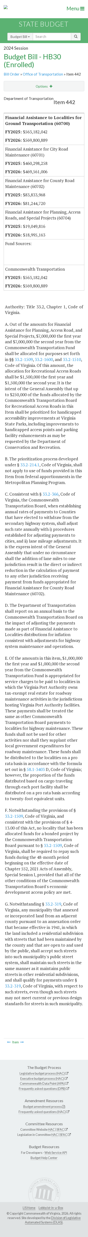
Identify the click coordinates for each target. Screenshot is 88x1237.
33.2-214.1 (29, 465)
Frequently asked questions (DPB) (42, 1089)
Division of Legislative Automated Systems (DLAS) (53, 1220)
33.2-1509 (24, 359)
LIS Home (29, 1208)
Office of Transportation (43, 74)
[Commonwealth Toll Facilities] (9, 1042)
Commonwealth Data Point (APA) (42, 1083)
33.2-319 (53, 904)
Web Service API (55, 1153)
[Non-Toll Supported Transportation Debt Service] (22, 1042)
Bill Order (12, 74)
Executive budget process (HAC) (42, 1078)
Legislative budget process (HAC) (42, 1073)
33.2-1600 (44, 359)
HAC (51, 1129)
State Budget (43, 24)
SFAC (60, 1129)
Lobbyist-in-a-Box (51, 1208)
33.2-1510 (72, 359)
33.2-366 (50, 494)
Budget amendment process (42, 1107)
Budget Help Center (44, 1158)
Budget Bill (19, 36)
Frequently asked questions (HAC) (42, 1112)
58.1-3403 (36, 769)
